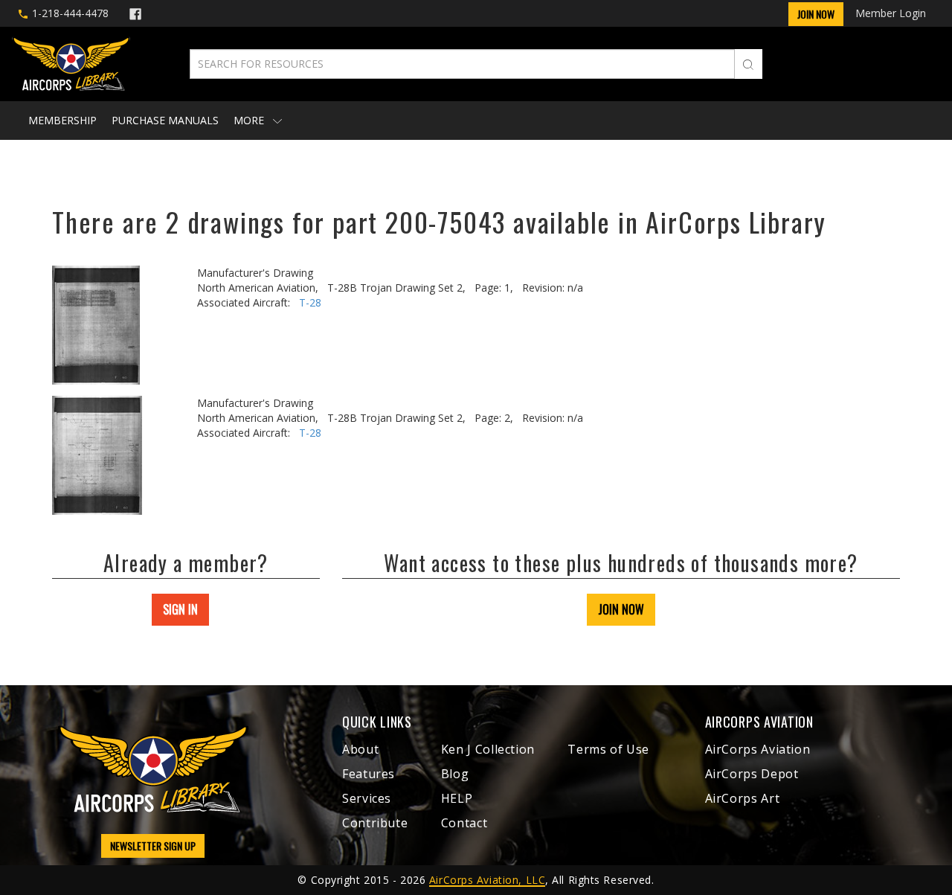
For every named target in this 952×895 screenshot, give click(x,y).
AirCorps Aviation (758, 749)
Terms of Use (608, 749)
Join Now (815, 14)
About (360, 749)
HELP (457, 798)
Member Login (890, 13)
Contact (464, 823)
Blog (455, 774)
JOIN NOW (621, 609)
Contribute (375, 823)
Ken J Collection (488, 749)
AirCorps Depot (752, 774)
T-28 (310, 302)
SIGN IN (180, 609)
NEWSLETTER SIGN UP (153, 845)
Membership (62, 120)
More (250, 120)
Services (366, 798)
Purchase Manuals (165, 120)
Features (368, 774)
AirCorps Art (742, 798)
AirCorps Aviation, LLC (487, 880)
